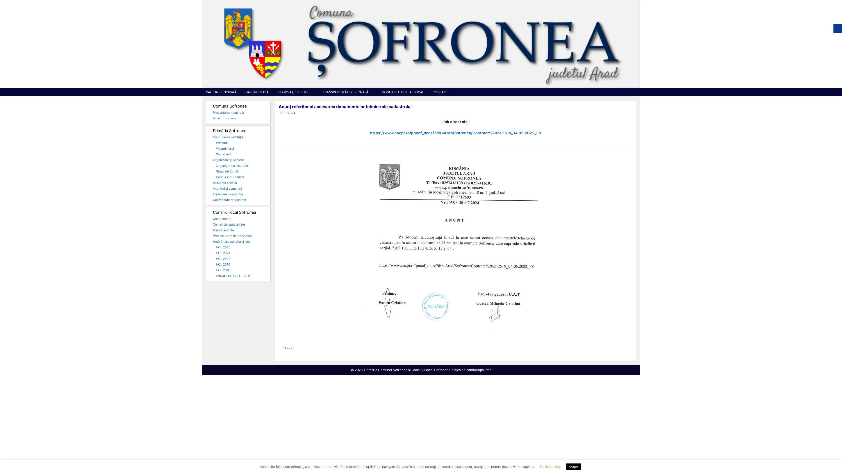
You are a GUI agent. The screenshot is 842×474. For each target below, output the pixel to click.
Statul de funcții (227, 171)
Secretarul (223, 154)
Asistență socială (225, 183)
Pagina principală (221, 92)
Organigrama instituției (232, 165)
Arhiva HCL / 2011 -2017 (233, 276)
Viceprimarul (225, 148)
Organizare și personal (229, 160)
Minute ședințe (223, 230)
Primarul (222, 143)
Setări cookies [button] (550, 467)
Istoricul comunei (225, 118)
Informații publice (293, 92)
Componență (222, 219)
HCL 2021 (223, 253)
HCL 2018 (223, 270)
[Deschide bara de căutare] (634, 92)
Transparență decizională (345, 92)
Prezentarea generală (228, 112)
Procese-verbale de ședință (233, 236)
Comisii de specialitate (229, 224)
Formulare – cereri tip (228, 194)
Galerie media (257, 92)
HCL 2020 (223, 258)
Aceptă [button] (573, 467)
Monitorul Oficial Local (403, 92)
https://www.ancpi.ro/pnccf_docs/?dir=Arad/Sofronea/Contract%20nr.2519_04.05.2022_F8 (455, 133)
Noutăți (289, 348)
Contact (440, 92)
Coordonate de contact (229, 200)
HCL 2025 (223, 247)
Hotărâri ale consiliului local (232, 241)
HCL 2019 (223, 264)
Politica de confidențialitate (470, 370)
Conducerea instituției (228, 137)
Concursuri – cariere (230, 177)
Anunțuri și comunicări (228, 188)
